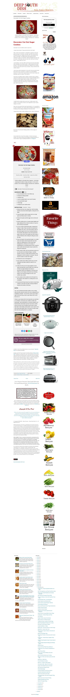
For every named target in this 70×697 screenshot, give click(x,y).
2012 (38, 579)
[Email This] (27, 373)
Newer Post (16, 378)
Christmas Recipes (20, 374)
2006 (38, 691)
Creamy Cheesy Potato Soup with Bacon (45, 646)
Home (27, 378)
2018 (38, 569)
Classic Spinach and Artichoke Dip (44, 601)
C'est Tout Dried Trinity (46, 251)
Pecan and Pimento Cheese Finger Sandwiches (46, 605)
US (22, 192)
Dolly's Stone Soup (23, 583)
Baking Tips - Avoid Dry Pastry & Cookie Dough (46, 627)
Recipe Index (19, 13)
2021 (38, 565)
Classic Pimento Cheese (42, 607)
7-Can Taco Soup (23, 609)
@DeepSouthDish (24, 340)
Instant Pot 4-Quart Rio (46, 294)
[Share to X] (29, 373)
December (40, 587)
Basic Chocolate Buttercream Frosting (45, 655)
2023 (38, 561)
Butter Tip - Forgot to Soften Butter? (44, 662)
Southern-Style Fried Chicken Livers (26, 577)
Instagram (34, 138)
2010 (38, 582)
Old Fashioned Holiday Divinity (43, 667)
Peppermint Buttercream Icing (43, 679)
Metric (25, 192)
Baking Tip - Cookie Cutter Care (43, 629)
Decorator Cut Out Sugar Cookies (44, 624)
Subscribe (49, 24)
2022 (38, 563)
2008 (38, 585)
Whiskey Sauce (41, 645)
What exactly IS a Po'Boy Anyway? (44, 619)
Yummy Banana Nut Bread (43, 604)
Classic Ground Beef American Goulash (45, 665)
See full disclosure (32, 383)
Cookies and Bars (26, 374)
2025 (38, 558)
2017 (38, 571)
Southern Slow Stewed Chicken (25, 589)
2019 (38, 568)
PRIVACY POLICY (29, 13)
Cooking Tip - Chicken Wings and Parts (45, 614)
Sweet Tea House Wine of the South (49, 148)
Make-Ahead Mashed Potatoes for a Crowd (45, 622)
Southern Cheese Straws (42, 609)
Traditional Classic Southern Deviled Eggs (45, 621)
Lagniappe (14, 13)
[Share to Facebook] (30, 373)
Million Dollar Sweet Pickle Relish (26, 557)
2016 (38, 573)
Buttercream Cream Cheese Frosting (44, 677)
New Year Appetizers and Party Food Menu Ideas (47, 591)
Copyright (24, 13)
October (39, 684)
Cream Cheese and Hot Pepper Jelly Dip (45, 602)
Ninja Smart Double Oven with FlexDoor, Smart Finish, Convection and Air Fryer (49, 352)
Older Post (38, 378)
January (39, 689)
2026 (38, 557)
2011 (38, 581)
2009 (38, 584)
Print (27, 161)
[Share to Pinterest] (31, 373)
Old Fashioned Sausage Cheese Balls (45, 595)
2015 (38, 574)
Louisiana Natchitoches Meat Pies (44, 672)
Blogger (37, 694)
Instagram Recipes (35, 13)
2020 (38, 566)
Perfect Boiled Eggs (41, 668)
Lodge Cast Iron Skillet (49, 332)
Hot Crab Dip (40, 616)
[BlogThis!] (28, 373)
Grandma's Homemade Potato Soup (26, 563)
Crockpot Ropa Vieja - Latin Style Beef (45, 599)
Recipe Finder (47, 13)
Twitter (26, 405)
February (40, 687)
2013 (38, 577)
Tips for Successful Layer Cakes (44, 673)
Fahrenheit (25, 207)
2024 (38, 560)
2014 (38, 576)
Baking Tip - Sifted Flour (42, 659)
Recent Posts (41, 13)
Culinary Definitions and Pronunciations (45, 670)
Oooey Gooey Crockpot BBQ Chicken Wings (46, 613)
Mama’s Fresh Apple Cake (42, 633)
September (40, 686)
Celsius (29, 207)
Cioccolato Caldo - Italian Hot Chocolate (45, 664)
